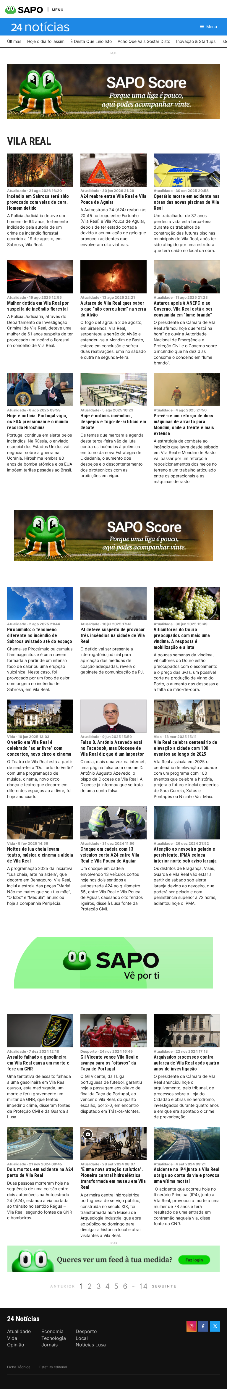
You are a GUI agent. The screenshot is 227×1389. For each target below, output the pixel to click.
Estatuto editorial (53, 1367)
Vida (11, 736)
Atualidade (16, 190)
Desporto (88, 1051)
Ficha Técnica (18, 1367)
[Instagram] (192, 1326)
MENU (57, 9)
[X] (215, 1326)
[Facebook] (203, 1326)
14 (143, 1286)
